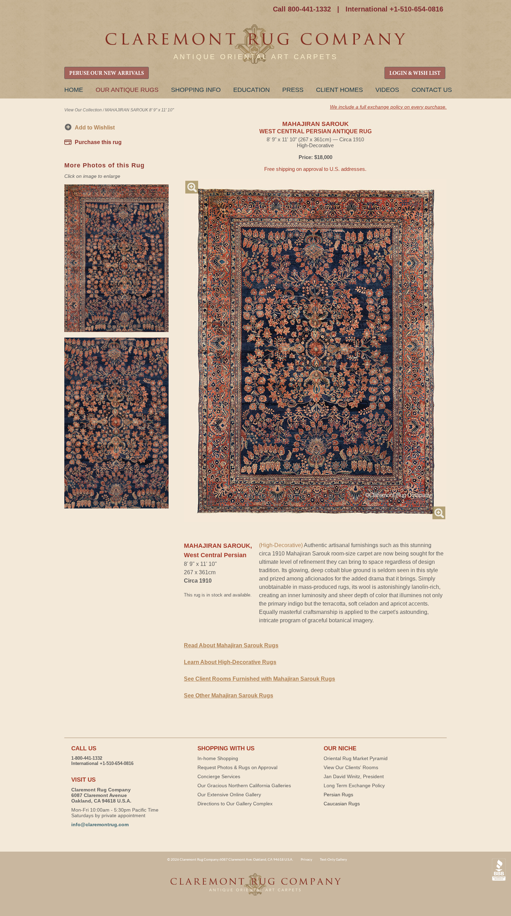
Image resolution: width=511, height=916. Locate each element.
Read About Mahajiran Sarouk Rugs (231, 645)
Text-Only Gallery (333, 859)
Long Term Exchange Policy (354, 785)
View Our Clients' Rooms (351, 767)
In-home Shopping (217, 758)
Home (73, 89)
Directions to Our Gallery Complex (235, 803)
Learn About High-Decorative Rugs (230, 662)
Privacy (306, 859)
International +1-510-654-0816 (394, 9)
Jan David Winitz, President (354, 776)
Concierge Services (218, 776)
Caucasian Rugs (342, 803)
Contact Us (432, 89)
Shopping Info (196, 89)
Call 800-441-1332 (302, 9)
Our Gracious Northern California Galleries (244, 785)
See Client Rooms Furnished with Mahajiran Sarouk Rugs (259, 679)
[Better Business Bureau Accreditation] (499, 870)
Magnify (191, 187)
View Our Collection (83, 110)
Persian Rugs (338, 794)
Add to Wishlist (95, 128)
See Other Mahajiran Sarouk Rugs (228, 695)
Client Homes (339, 89)
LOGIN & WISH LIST (414, 73)
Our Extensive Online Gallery (229, 794)
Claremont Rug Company (255, 44)
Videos (387, 89)
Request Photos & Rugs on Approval (237, 767)
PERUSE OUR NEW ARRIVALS (106, 73)
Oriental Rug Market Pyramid (356, 758)
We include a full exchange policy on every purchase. (388, 107)
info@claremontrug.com (100, 824)
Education (251, 89)
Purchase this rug (98, 142)
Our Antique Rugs (127, 89)
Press (292, 89)
